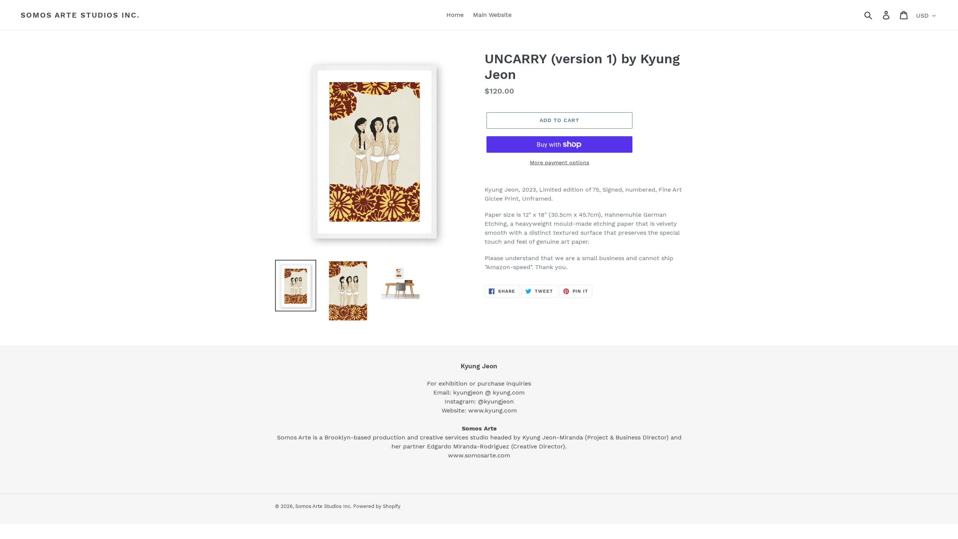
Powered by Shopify (376, 506)
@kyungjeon (496, 401)
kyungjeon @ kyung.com (489, 392)
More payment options (559, 162)
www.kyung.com (492, 410)
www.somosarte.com (479, 455)
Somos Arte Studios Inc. (80, 14)
